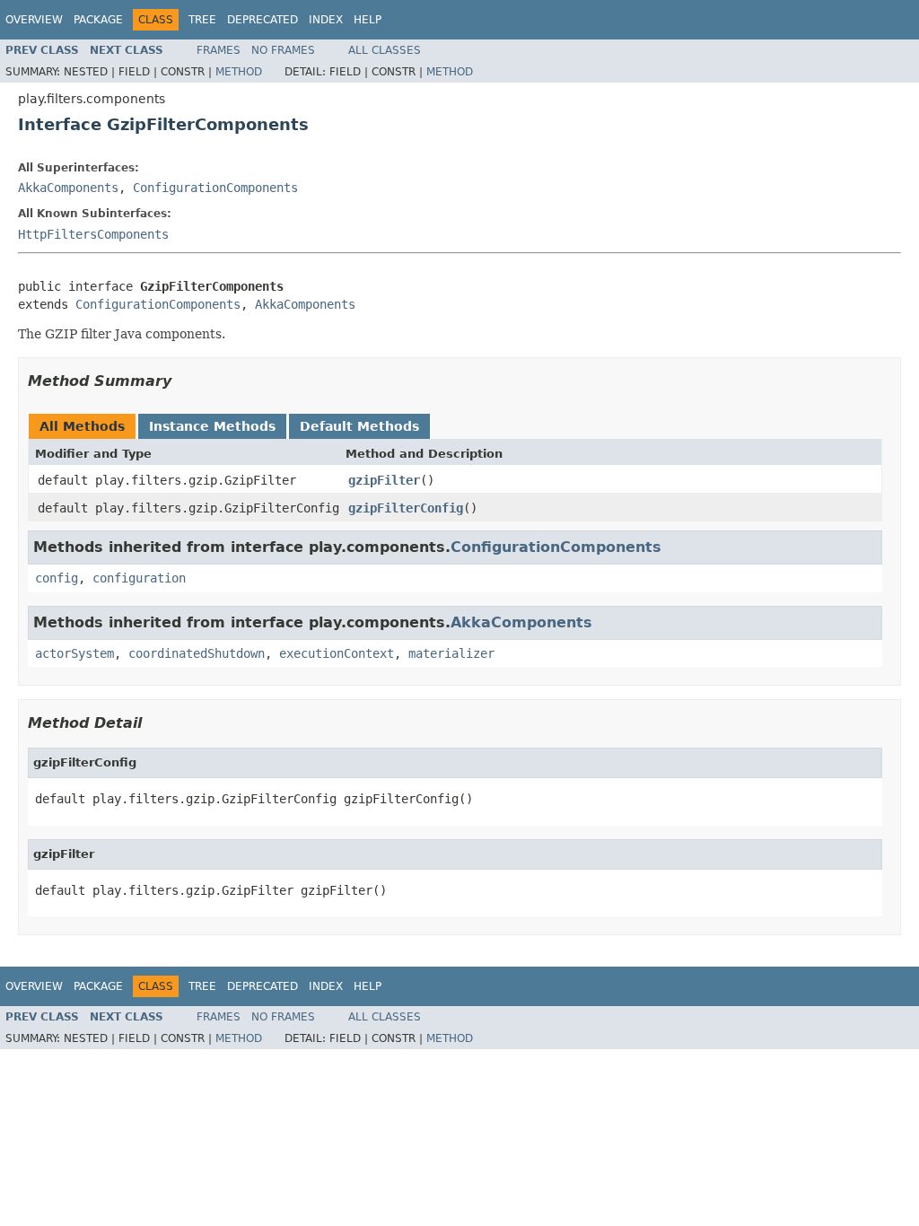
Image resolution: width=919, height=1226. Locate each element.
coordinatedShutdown (196, 653)
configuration (139, 578)
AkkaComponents (68, 187)
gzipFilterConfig (405, 508)
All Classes (384, 50)
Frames (219, 50)
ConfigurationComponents (215, 187)
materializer (451, 653)
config (56, 578)
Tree (202, 19)
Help (367, 19)
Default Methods (359, 426)
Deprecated (262, 19)
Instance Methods (212, 426)
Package (98, 19)
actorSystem (74, 653)
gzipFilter (384, 480)
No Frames (283, 50)
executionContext (336, 653)
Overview (34, 19)
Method (238, 72)
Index (326, 19)
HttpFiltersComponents (93, 234)
